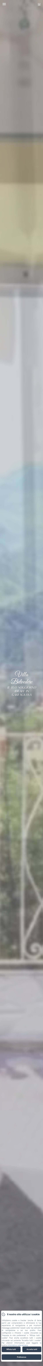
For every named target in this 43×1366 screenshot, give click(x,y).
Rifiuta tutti (11, 1349)
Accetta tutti (32, 1349)
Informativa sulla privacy (17, 1345)
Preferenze (21, 1357)
